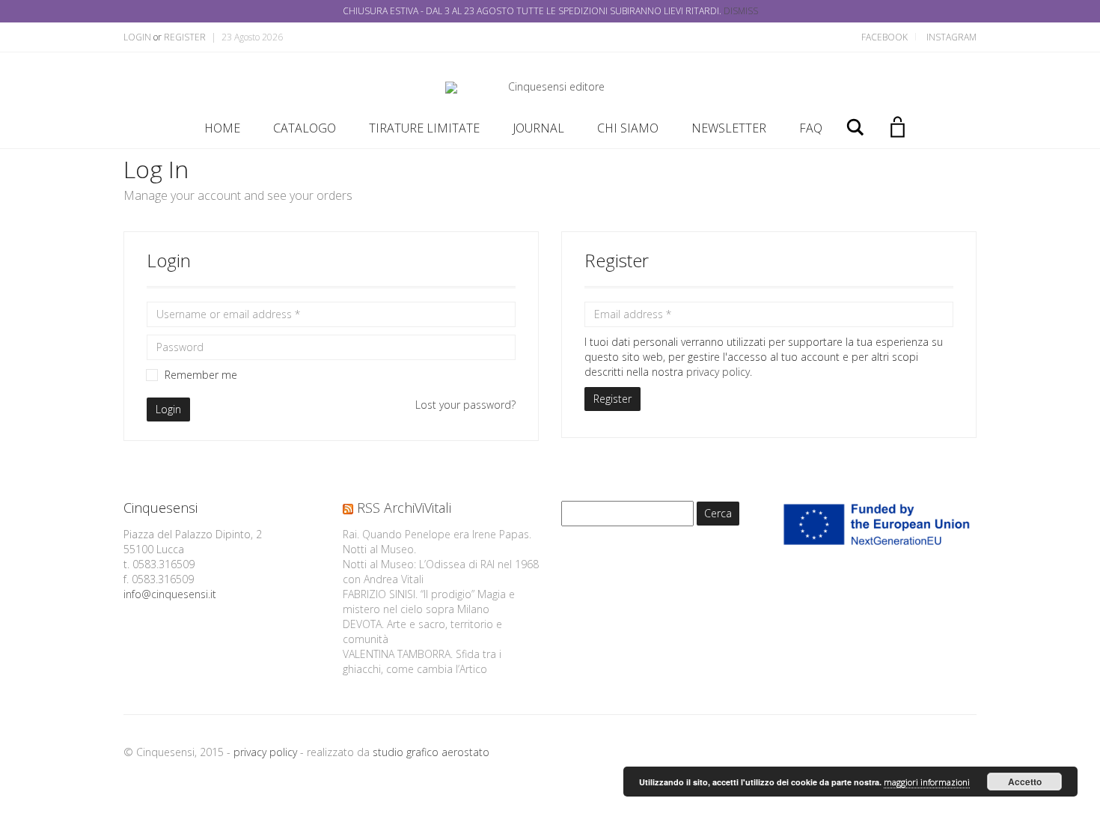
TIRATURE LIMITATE (424, 128)
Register (185, 37)
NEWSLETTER (728, 128)
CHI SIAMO (628, 128)
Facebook (884, 37)
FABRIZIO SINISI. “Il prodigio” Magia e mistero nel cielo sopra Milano (429, 601)
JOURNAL (538, 128)
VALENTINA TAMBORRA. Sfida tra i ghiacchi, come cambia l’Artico (422, 661)
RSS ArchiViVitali (404, 508)
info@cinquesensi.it (169, 594)
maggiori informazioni (927, 782)
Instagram (951, 37)
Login (137, 37)
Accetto (1025, 781)
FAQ (810, 128)
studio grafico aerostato (431, 752)
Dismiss (741, 10)
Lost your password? (465, 405)
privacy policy (718, 372)
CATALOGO (304, 128)
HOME (222, 128)
